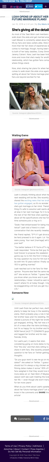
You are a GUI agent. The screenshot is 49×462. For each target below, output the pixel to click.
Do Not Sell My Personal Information (24, 451)
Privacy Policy (25, 446)
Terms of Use (11, 446)
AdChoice (37, 446)
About (17, 449)
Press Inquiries (37, 449)
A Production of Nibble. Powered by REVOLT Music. (24, 457)
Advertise (8, 449)
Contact (25, 449)
